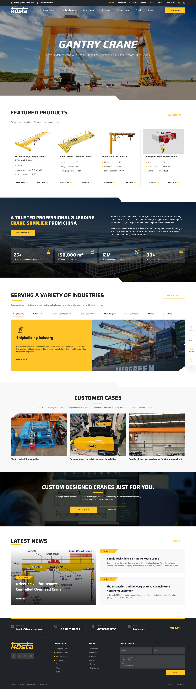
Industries (122, 3)
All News (176, 540)
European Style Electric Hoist (161, 156)
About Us (133, 3)
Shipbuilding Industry (34, 337)
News (160, 3)
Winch (138, 10)
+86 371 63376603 (70, 629)
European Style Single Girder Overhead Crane (30, 158)
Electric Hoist (123, 10)
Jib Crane (105, 10)
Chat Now (42, 182)
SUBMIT (175, 672)
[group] (39, 437)
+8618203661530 (47, 3)
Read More (22, 182)
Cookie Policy (168, 684)
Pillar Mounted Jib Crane (115, 156)
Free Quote (175, 10)
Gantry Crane (88, 10)
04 (124, 86)
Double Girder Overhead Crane (75, 156)
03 (107, 86)
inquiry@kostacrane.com (24, 3)
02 (89, 86)
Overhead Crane (68, 10)
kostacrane (139, 629)
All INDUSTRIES (174, 295)
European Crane (47, 10)
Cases (151, 3)
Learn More (98, 68)
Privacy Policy (180, 684)
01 (71, 86)
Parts (150, 10)
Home (111, 3)
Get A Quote (83, 509)
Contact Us (170, 3)
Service (143, 3)
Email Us (112, 509)
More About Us (23, 233)
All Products (174, 115)
